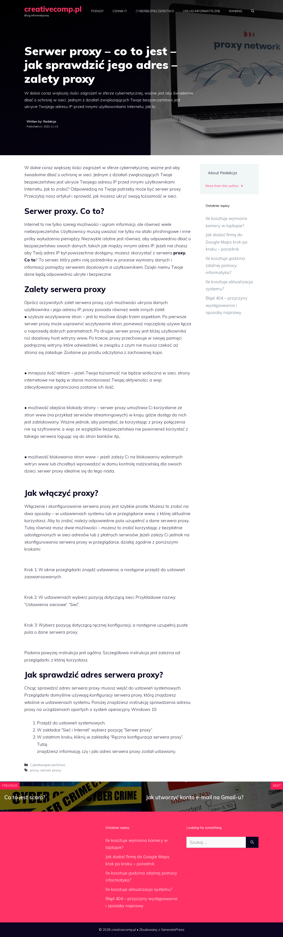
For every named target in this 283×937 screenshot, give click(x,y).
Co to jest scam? (24, 797)
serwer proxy (50, 770)
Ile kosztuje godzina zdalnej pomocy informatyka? (225, 265)
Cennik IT (120, 11)
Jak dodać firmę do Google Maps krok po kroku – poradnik (226, 242)
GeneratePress (172, 930)
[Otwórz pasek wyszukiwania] (253, 11)
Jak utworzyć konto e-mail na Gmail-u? (194, 797)
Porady (97, 11)
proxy (34, 770)
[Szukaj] (252, 842)
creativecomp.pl (53, 9)
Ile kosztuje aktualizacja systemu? (138, 889)
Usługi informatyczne (201, 11)
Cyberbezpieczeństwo (155, 11)
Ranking (235, 11)
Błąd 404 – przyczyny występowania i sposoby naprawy (226, 305)
